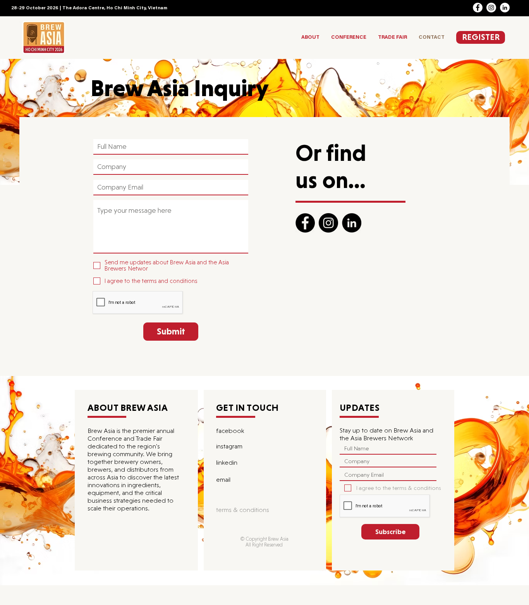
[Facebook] (478, 7)
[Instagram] (491, 7)
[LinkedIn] (505, 7)
